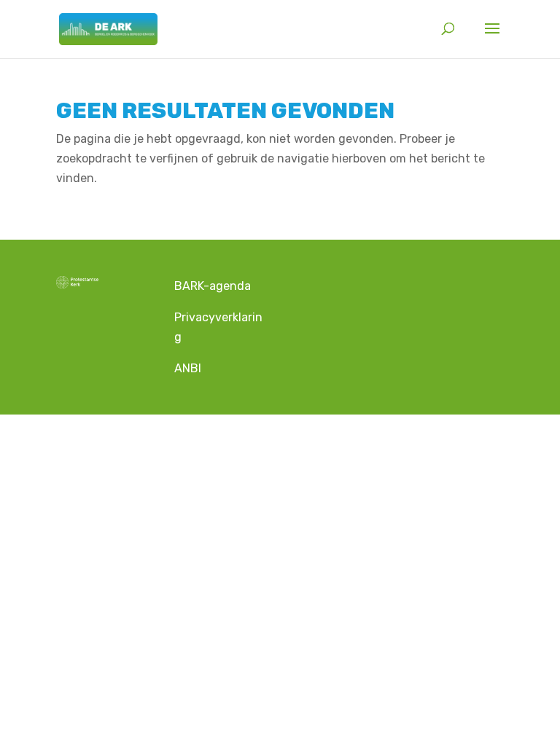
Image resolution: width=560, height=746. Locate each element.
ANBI (187, 368)
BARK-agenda (214, 286)
